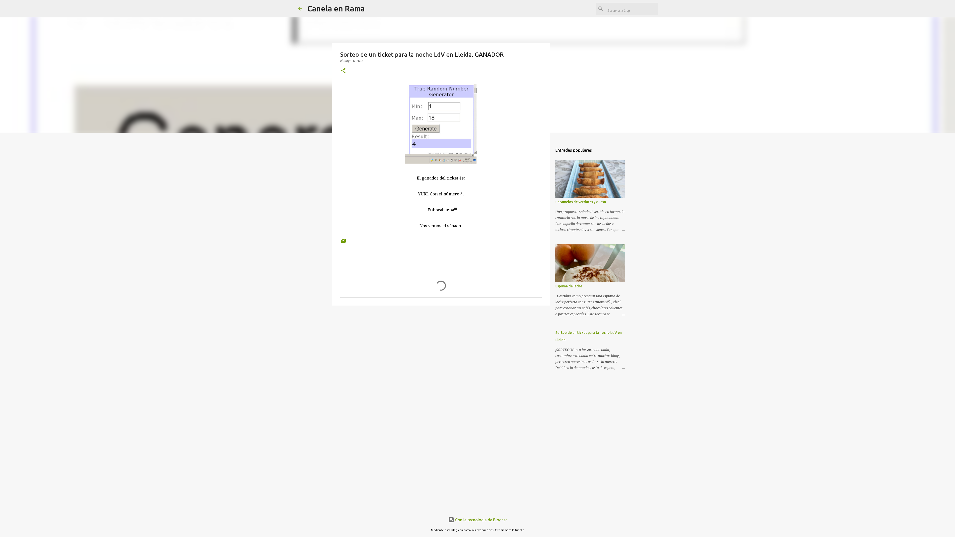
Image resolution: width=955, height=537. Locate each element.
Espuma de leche (568, 286)
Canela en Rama (336, 8)
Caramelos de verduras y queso (580, 202)
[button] (343, 71)
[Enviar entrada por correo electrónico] (343, 242)
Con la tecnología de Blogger (480, 520)
